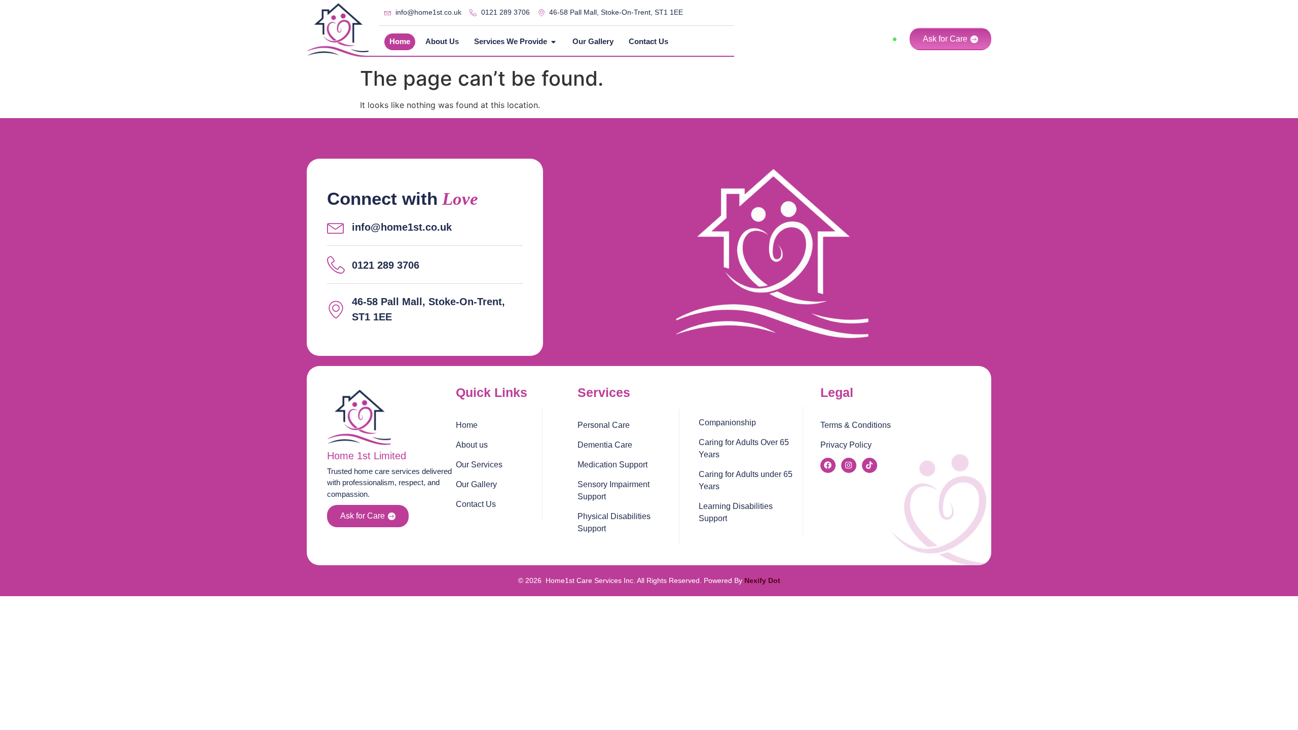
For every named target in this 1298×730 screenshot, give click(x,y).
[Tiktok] (869, 465)
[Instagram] (848, 465)
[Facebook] (828, 465)
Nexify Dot (762, 580)
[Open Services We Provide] (553, 42)
